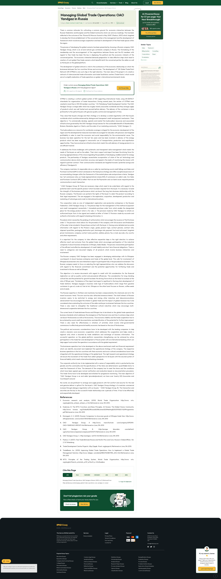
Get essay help (86, 301)
